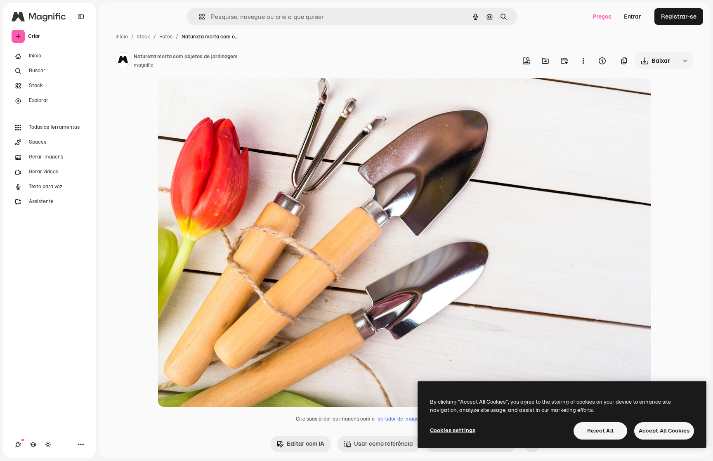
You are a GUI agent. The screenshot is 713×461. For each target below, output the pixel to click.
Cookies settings (452, 430)
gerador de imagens (401, 419)
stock (143, 36)
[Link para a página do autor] (123, 61)
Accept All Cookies (664, 430)
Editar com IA (305, 443)
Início (122, 36)
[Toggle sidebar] (80, 16)
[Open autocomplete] (198, 17)
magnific (143, 65)
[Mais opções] (583, 60)
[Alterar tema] (47, 444)
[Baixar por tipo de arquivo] (685, 60)
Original (210, 94)
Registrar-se (678, 16)
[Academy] (33, 444)
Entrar (632, 16)
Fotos (165, 36)
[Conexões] (18, 444)
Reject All (600, 430)
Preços (602, 16)
